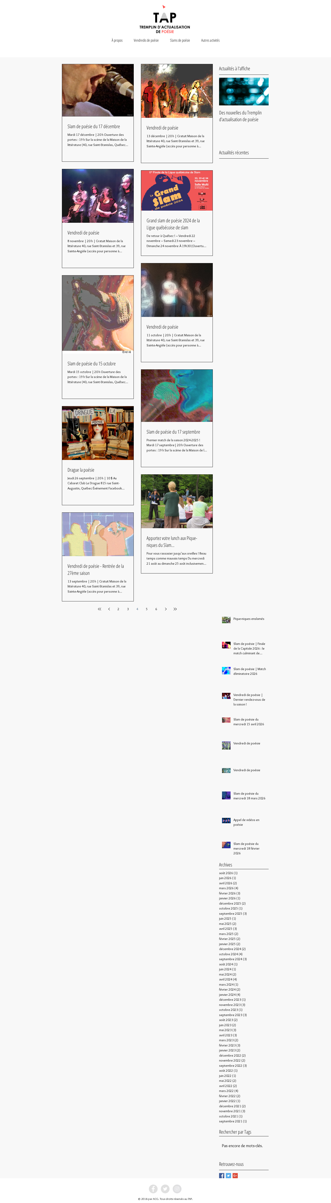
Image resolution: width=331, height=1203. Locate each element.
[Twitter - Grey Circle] (165, 1189)
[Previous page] (109, 609)
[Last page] (175, 609)
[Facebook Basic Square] (221, 1175)
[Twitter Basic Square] (228, 1175)
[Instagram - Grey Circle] (177, 1189)
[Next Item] (261, 91)
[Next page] (166, 609)
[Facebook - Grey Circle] (153, 1189)
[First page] (99, 609)
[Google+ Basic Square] (235, 1175)
